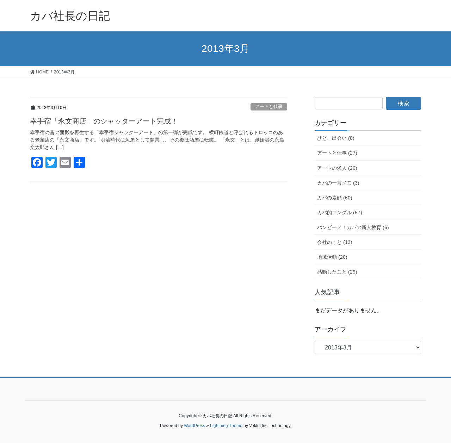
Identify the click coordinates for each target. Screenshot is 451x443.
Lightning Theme (226, 425)
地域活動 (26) (332, 257)
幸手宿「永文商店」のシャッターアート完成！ (104, 121)
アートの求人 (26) (337, 168)
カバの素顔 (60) (334, 197)
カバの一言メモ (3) (338, 183)
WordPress (194, 425)
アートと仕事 (269, 106)
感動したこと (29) (337, 272)
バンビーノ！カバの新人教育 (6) (353, 227)
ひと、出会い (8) (335, 138)
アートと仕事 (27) (337, 153)
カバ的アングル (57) (339, 212)
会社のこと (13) (334, 242)
